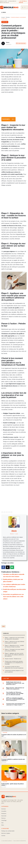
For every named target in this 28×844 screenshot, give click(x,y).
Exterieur (3, 808)
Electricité (3, 815)
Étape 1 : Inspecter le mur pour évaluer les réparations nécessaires (14, 638)
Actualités (3, 811)
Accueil (3, 17)
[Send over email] (12, 567)
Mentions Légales (5, 833)
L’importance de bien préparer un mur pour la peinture (14, 671)
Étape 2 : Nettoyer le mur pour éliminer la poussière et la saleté (14, 642)
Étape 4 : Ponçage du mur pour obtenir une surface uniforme (14, 650)
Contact (3, 835)
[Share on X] (8, 567)
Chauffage (3, 820)
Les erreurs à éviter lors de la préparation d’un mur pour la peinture (14, 667)
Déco (2, 825)
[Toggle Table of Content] (12, 119)
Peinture (8, 17)
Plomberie (3, 813)
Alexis (14, 531)
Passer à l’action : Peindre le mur (13, 658)
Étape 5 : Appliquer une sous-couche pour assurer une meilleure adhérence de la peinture (14, 655)
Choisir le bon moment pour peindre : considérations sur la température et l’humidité (14, 663)
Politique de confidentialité (7, 831)
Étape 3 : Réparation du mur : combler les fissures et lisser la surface (14, 646)
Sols (2, 822)
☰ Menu (3, 12)
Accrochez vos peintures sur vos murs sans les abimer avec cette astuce (13, 597)
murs (3, 626)
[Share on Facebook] (3, 567)
